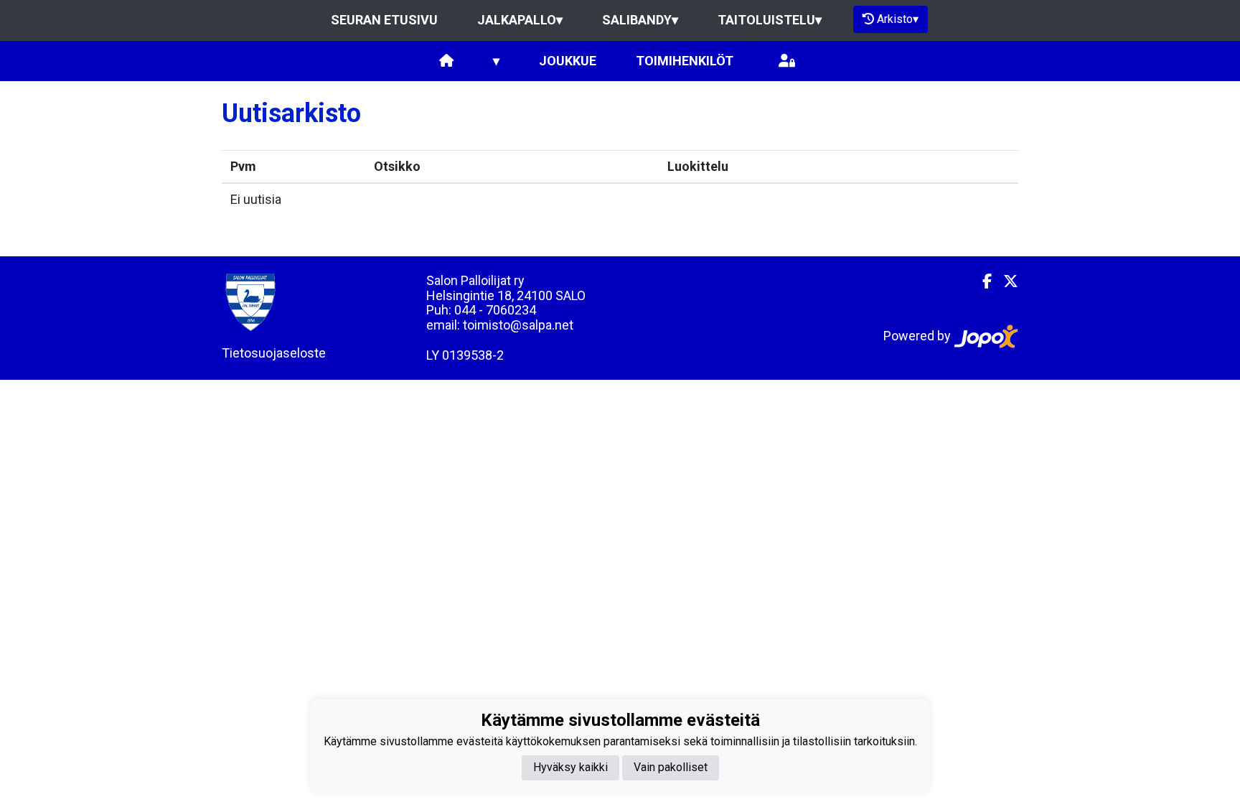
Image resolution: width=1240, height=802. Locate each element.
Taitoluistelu (770, 19)
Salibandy (640, 19)
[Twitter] (1005, 281)
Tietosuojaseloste (274, 352)
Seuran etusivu (384, 19)
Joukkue (567, 60)
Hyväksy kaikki (570, 767)
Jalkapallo (520, 19)
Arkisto (898, 19)
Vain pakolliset (671, 767)
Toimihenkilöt (684, 60)
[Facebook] (981, 281)
